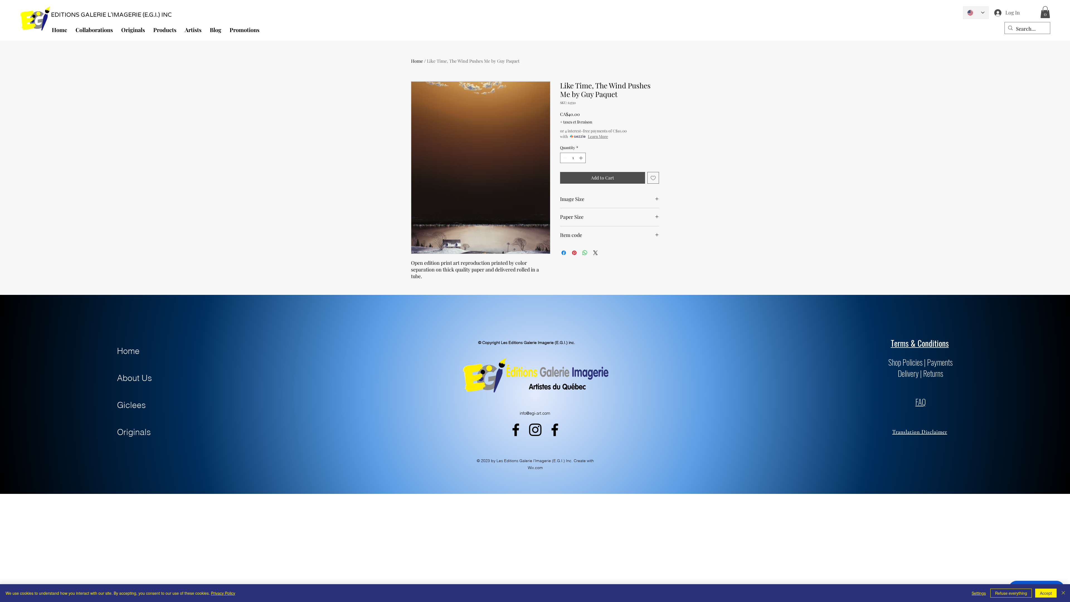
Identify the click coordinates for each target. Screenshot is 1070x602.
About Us (134, 378)
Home (417, 61)
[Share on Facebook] (563, 252)
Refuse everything (1011, 593)
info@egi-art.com (535, 413)
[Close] (1063, 593)
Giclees (131, 405)
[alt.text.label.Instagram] (535, 429)
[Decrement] (564, 158)
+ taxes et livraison (576, 122)
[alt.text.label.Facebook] (515, 429)
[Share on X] (595, 252)
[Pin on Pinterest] (574, 252)
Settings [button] (979, 593)
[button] (1045, 12)
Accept (1046, 593)
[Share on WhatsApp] (585, 252)
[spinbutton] (573, 158)
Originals (134, 432)
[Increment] (581, 158)
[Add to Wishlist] (653, 178)
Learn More (598, 136)
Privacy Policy (223, 593)
